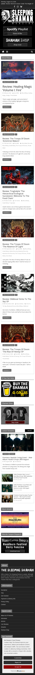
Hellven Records (13, 251)
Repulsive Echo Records (9, 253)
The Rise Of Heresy (14, 356)
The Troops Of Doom (21, 145)
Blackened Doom (11, 306)
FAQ (2, 593)
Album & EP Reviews (8, 82)
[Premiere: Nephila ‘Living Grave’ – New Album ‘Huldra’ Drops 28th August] (17, 435)
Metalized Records (23, 251)
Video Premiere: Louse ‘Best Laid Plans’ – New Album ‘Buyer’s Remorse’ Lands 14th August (22, 486)
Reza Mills (16, 143)
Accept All (18, 667)
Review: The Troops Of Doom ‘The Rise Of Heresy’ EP (16, 350)
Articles (3, 621)
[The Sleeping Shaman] (3, 52)
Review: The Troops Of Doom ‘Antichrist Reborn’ (16, 139)
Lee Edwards (17, 461)
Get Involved (4, 596)
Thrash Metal (13, 95)
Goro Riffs (16, 93)
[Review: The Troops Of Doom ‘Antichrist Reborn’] (17, 114)
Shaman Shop (5, 630)
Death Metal (12, 145)
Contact (3, 604)
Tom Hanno (17, 200)
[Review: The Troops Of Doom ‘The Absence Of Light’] (17, 220)
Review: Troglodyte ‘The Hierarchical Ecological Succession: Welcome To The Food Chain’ (16, 195)
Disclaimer (4, 590)
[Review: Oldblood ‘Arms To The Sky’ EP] (17, 275)
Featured (5, 454)
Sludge (8, 95)
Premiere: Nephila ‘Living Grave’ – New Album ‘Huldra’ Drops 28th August (17, 458)
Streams (12, 454)
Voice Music (9, 256)
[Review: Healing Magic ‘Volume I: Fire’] (17, 62)
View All (29, 430)
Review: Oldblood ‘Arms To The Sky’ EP (17, 300)
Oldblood (25, 306)
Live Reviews (5, 624)
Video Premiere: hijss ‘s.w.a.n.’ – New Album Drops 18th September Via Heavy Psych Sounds (23, 476)
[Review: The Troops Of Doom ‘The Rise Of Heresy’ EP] (17, 325)
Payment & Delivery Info (8, 599)
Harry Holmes (19, 304)
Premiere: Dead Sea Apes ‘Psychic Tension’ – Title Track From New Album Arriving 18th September (23, 496)
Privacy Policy (5, 601)
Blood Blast (25, 93)
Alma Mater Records (27, 143)
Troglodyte (12, 203)
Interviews (4, 618)
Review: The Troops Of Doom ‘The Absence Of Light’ (16, 245)
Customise (17, 658)
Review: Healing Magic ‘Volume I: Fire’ (17, 88)
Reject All (18, 662)
